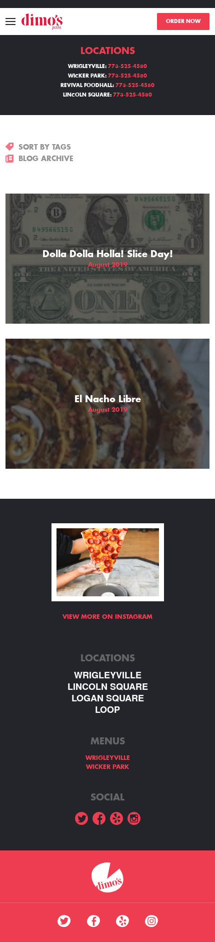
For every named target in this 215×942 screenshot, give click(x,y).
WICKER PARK (107, 767)
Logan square (108, 698)
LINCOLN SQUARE (108, 686)
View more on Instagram (107, 617)
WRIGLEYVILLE (108, 675)
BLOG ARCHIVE (46, 158)
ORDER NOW (183, 21)
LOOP (107, 709)
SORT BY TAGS (44, 147)
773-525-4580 (127, 66)
